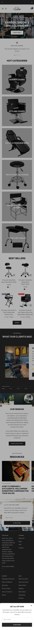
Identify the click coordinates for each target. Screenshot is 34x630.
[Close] (31, 605)
